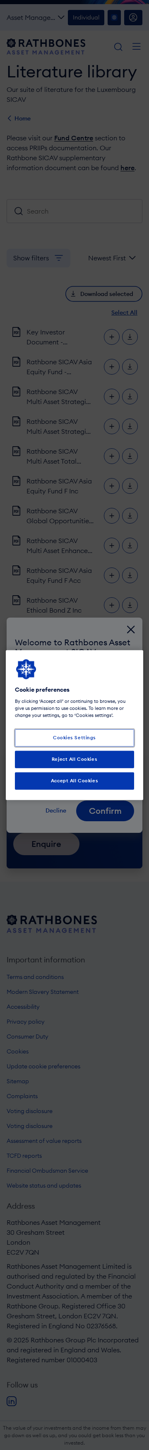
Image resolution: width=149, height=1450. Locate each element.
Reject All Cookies (74, 759)
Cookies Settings (74, 738)
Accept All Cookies (74, 781)
